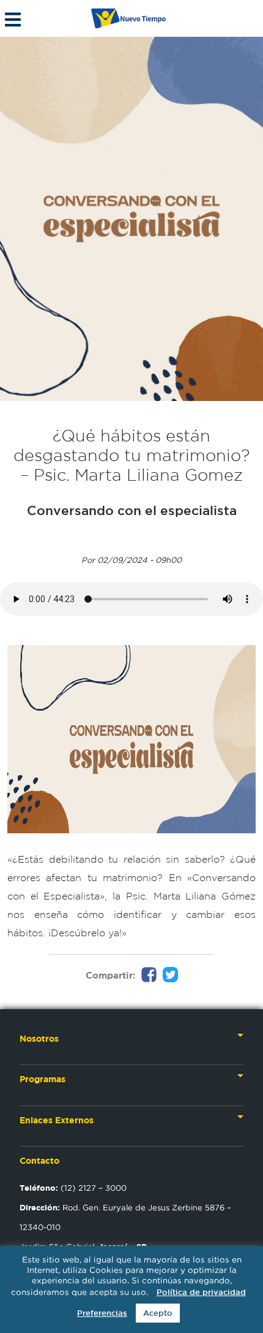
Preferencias (102, 1313)
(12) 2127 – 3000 (73, 1187)
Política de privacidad (201, 1292)
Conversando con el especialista (132, 510)
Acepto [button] (157, 1313)
